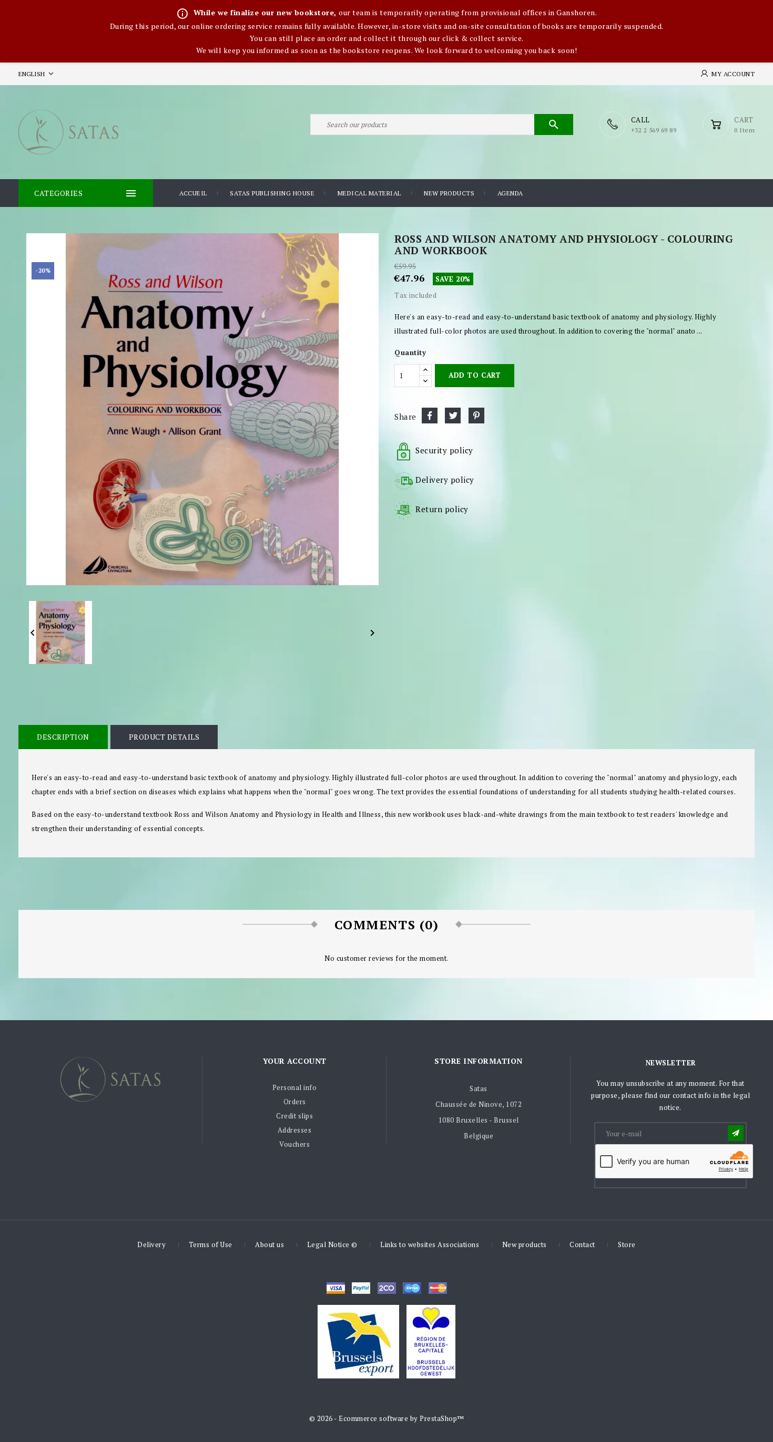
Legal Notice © (332, 1244)
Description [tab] (63, 737)
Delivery (151, 1244)
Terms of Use (210, 1244)
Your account (295, 1061)
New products (449, 193)
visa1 (438, 1288)
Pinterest (476, 415)
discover (361, 1288)
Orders (294, 1101)
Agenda (510, 193)
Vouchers (294, 1144)
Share (430, 415)
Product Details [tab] (164, 737)
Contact (582, 1244)
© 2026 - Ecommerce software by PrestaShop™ (386, 1418)
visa (336, 1288)
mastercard (412, 1288)
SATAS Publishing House (272, 193)
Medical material (369, 193)
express (387, 1288)
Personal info (294, 1087)
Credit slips (294, 1116)
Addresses (295, 1130)
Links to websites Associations (429, 1244)
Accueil (193, 193)
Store (627, 1244)
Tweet (453, 415)
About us (269, 1244)
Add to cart (475, 375)
